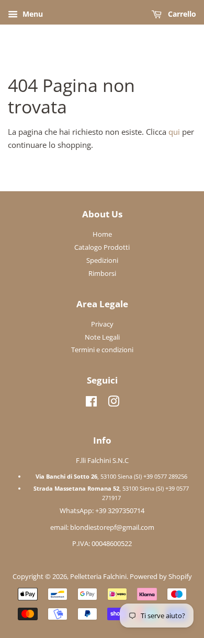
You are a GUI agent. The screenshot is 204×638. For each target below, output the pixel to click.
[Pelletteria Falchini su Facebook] (91, 403)
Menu (31, 14)
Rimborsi (102, 273)
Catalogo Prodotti (102, 247)
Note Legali (102, 337)
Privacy (102, 324)
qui (174, 131)
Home (102, 234)
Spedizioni (102, 260)
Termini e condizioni (102, 349)
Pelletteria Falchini (98, 576)
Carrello (181, 14)
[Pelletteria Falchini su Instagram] (113, 403)
